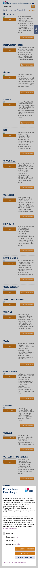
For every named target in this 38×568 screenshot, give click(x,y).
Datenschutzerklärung (10, 528)
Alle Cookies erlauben (25, 549)
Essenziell (9, 533)
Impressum (6, 562)
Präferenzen (10, 537)
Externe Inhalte (11, 544)
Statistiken (9, 540)
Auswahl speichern (25, 557)
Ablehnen (25, 553)
